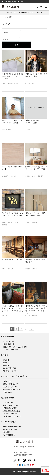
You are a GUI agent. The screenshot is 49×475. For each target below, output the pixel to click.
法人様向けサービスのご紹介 (12, 259)
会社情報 (6, 360)
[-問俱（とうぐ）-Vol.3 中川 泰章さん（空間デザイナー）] (36, 61)
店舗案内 (6, 362)
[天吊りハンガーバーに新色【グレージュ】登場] (36, 200)
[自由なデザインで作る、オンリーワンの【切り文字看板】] (13, 200)
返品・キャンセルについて (12, 389)
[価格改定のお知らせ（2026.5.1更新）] (36, 108)
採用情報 (34, 315)
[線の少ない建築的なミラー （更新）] (36, 154)
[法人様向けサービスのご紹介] (13, 247)
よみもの (39, 13)
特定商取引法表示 (9, 368)
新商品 (16, 83)
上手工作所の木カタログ (9, 176)
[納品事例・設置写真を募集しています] (36, 247)
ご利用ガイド (7, 381)
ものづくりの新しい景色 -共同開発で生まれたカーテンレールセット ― (12, 76)
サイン (16, 222)
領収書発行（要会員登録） (12, 426)
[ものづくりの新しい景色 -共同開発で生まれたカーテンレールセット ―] (13, 61)
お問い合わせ (7, 392)
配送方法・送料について (11, 387)
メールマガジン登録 (10, 429)
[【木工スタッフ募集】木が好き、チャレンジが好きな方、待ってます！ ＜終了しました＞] (36, 293)
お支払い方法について (11, 384)
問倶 (33, 83)
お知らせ (4, 83)
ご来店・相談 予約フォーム (12, 416)
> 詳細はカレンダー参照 (11, 411)
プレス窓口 (7, 432)
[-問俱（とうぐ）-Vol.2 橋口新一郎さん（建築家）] (13, 108)
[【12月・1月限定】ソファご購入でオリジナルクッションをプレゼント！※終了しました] (13, 293)
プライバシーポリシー (10, 371)
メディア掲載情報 (9, 435)
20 (32, 329)
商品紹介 (40, 176)
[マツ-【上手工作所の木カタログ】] (13, 154)
